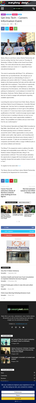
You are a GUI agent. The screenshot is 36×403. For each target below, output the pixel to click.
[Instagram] (16, 327)
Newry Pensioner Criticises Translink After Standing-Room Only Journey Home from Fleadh (6, 216)
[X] (7, 28)
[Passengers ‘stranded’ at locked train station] (18, 209)
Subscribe (31, 235)
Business (7, 12)
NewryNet (3, 273)
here (19, 165)
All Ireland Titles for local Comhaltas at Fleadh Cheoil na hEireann (22, 340)
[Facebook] (3, 28)
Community (4, 375)
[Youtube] (23, 327)
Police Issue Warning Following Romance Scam (15, 293)
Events (3, 14)
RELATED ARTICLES (11, 202)
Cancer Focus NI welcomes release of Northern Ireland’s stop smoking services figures (8, 192)
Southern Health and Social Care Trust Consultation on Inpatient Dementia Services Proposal (17, 278)
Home (2, 12)
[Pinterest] (11, 28)
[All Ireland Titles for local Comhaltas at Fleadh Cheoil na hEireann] (5, 341)
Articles (15, 14)
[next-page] (19, 221)
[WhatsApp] (15, 28)
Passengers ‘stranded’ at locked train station (18, 214)
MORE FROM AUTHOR (24, 202)
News (20, 14)
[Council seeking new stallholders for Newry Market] (29, 209)
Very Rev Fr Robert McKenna (10, 271)
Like (33, 227)
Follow (31, 231)
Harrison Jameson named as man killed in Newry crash (27, 191)
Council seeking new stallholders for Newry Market (29, 215)
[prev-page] (17, 221)
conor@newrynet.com (21, 323)
